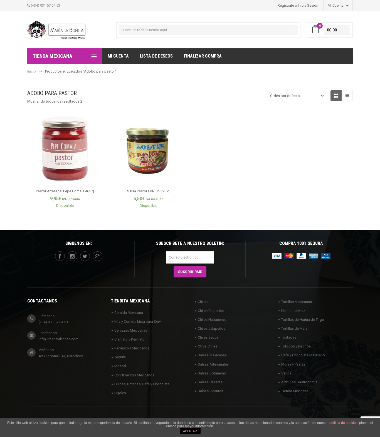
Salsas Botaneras (212, 373)
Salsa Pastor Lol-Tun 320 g (148, 191)
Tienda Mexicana (294, 391)
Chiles (203, 302)
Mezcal (120, 366)
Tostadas (288, 337)
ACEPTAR (190, 431)
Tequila (120, 357)
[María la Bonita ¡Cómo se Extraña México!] (56, 29)
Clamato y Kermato (129, 339)
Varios (286, 373)
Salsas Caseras (210, 382)
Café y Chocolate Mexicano (303, 355)
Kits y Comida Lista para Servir (138, 321)
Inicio (31, 71)
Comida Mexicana (128, 313)
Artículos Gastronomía (299, 382)
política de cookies (343, 423)
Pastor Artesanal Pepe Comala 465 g (65, 191)
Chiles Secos (208, 337)
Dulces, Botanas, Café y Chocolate (141, 384)
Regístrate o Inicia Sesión (298, 5)
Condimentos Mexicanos (134, 375)
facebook (60, 256)
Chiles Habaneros (212, 319)
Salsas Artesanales (213, 364)
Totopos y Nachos (296, 346)
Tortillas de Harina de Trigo (302, 319)
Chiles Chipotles (211, 311)
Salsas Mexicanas (212, 355)
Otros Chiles (207, 346)
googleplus (97, 256)
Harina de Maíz (293, 311)
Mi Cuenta (336, 5)
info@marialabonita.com (58, 339)
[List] (347, 95)
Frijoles (120, 393)
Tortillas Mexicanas (296, 302)
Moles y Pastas (293, 364)
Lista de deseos (156, 56)
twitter (85, 256)
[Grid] (336, 95)
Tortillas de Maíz (294, 328)
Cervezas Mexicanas (130, 330)
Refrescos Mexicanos (131, 348)
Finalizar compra (203, 56)
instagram (72, 256)
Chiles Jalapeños (211, 328)
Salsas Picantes (210, 391)
